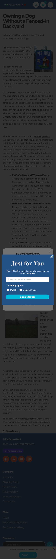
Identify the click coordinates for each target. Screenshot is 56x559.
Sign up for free (27, 297)
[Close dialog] (51, 257)
